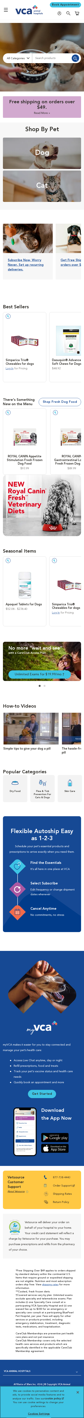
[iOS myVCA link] (56, 1148)
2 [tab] (44, 686)
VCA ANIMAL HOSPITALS (17, 1371)
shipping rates (50, 1284)
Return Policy (61, 1202)
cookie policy (54, 1398)
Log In (9, 368)
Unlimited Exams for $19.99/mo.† (40, 674)
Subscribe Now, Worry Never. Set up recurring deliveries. (26, 265)
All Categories (16, 58)
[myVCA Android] (56, 1137)
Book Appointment (65, 4)
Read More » (42, 113)
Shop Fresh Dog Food (60, 402)
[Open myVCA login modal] (60, 13)
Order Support (62, 1185)
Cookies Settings (39, 1414)
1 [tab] (39, 686)
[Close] (77, 1392)
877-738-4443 (62, 1177)
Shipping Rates (62, 1194)
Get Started (42, 1094)
